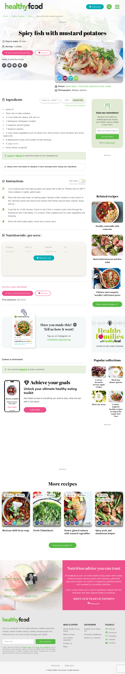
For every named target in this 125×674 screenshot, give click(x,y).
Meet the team (69, 634)
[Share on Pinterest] (14, 65)
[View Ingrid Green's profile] (31, 596)
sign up (19, 156)
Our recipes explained (68, 639)
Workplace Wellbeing (92, 634)
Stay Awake (73, 181)
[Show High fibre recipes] (6, 523)
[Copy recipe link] (4, 65)
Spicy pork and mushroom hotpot (105, 532)
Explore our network (92, 638)
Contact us (67, 643)
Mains (30, 16)
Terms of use (55, 665)
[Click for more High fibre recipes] (65, 78)
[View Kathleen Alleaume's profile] (51, 590)
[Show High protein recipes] (77, 523)
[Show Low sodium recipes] (19, 523)
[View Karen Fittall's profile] (31, 589)
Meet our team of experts (93, 598)
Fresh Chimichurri (43, 530)
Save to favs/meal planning (18, 53)
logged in (23, 369)
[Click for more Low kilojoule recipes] (70, 78)
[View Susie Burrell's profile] (11, 589)
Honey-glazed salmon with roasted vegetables (77, 532)
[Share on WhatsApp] (25, 65)
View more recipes (61, 545)
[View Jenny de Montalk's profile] (11, 578)
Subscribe (96, 7)
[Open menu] (117, 7)
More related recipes (106, 304)
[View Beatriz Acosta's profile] (11, 596)
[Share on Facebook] (20, 65)
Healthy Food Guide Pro (92, 630)
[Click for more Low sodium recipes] (76, 78)
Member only (45, 258)
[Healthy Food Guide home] (15, 620)
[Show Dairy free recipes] (37, 523)
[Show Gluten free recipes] (41, 523)
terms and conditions (43, 647)
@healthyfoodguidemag (59, 339)
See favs (44, 53)
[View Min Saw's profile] (31, 579)
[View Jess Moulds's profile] (51, 578)
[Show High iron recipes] (10, 523)
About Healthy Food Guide (71, 630)
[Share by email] (9, 65)
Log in (10, 156)
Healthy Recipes (18, 16)
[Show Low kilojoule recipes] (15, 523)
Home (5, 16)
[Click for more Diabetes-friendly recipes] (59, 78)
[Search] (109, 6)
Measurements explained (75, 105)
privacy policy (110, 143)
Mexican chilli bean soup (15, 530)
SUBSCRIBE (35, 410)
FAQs (65, 647)
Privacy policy (69, 665)
